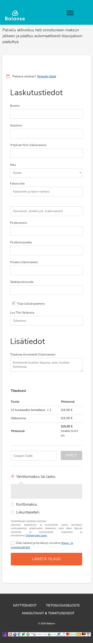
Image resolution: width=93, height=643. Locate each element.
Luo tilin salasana (23, 312)
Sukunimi (17, 125)
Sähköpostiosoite (22, 282)
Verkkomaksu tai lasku (35, 476)
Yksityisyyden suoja (36, 535)
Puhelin (24, 262)
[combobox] (46, 173)
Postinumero (19, 223)
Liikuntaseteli (27, 512)
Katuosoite (18, 183)
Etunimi (16, 106)
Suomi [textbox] (17, 173)
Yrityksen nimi (28, 145)
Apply (71, 455)
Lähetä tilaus (46, 559)
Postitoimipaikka (22, 242)
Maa (14, 165)
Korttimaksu (26, 504)
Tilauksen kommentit (32, 354)
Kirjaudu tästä (46, 76)
